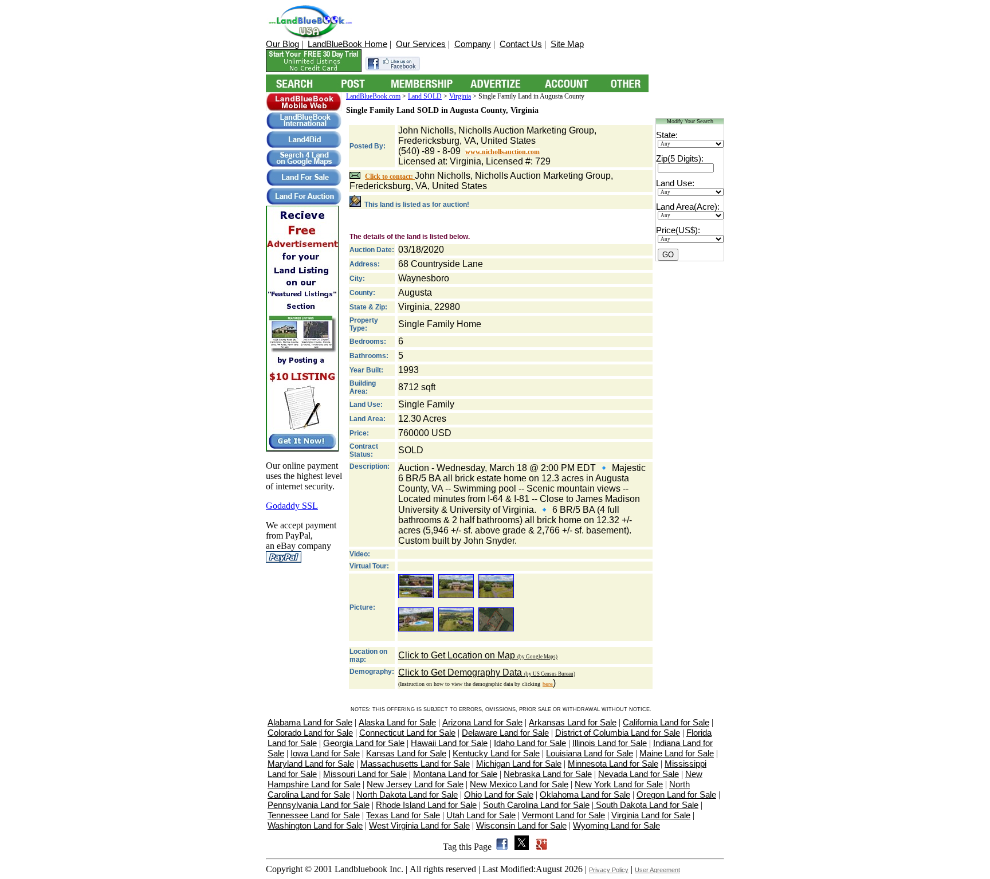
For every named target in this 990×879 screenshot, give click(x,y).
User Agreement (657, 869)
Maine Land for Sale (676, 753)
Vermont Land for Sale (563, 815)
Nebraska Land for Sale (548, 774)
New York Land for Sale (619, 784)
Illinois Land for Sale (609, 743)
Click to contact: (390, 176)
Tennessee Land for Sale (314, 815)
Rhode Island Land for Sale (426, 805)
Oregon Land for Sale (676, 794)
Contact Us (521, 44)
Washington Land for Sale (315, 825)
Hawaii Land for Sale (449, 743)
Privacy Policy (608, 869)
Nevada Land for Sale (638, 774)
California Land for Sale (666, 722)
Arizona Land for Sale (482, 722)
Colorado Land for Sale (310, 732)
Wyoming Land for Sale (616, 825)
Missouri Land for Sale (365, 774)
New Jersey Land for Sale (415, 784)
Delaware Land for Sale (505, 732)
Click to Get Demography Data (486, 672)
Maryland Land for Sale (311, 763)
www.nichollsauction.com (502, 152)
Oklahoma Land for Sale (585, 794)
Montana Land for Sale (455, 774)
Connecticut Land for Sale (407, 732)
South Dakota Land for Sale (646, 805)
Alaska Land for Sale (397, 722)
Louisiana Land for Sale (589, 753)
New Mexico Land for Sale (519, 784)
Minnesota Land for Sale (613, 763)
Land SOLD (425, 96)
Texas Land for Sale (403, 815)
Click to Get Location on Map (477, 655)
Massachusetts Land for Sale (415, 763)
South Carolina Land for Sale (536, 805)
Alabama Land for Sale (310, 722)
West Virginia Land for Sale (419, 825)
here (548, 684)
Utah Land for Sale (481, 815)
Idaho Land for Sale (530, 743)
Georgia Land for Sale (363, 743)
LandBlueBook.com (373, 96)
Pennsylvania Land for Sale (319, 805)
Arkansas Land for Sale (572, 722)
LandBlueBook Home (347, 44)
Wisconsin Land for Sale (521, 825)
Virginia (460, 96)
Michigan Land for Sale (518, 763)
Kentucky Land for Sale (496, 753)
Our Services (421, 44)
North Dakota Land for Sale (407, 794)
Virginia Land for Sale (650, 815)
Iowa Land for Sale (325, 753)
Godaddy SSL (292, 506)
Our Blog (282, 44)
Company (472, 44)
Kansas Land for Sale (406, 753)
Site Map (567, 44)
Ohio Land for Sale (498, 794)
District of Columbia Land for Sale (617, 732)
